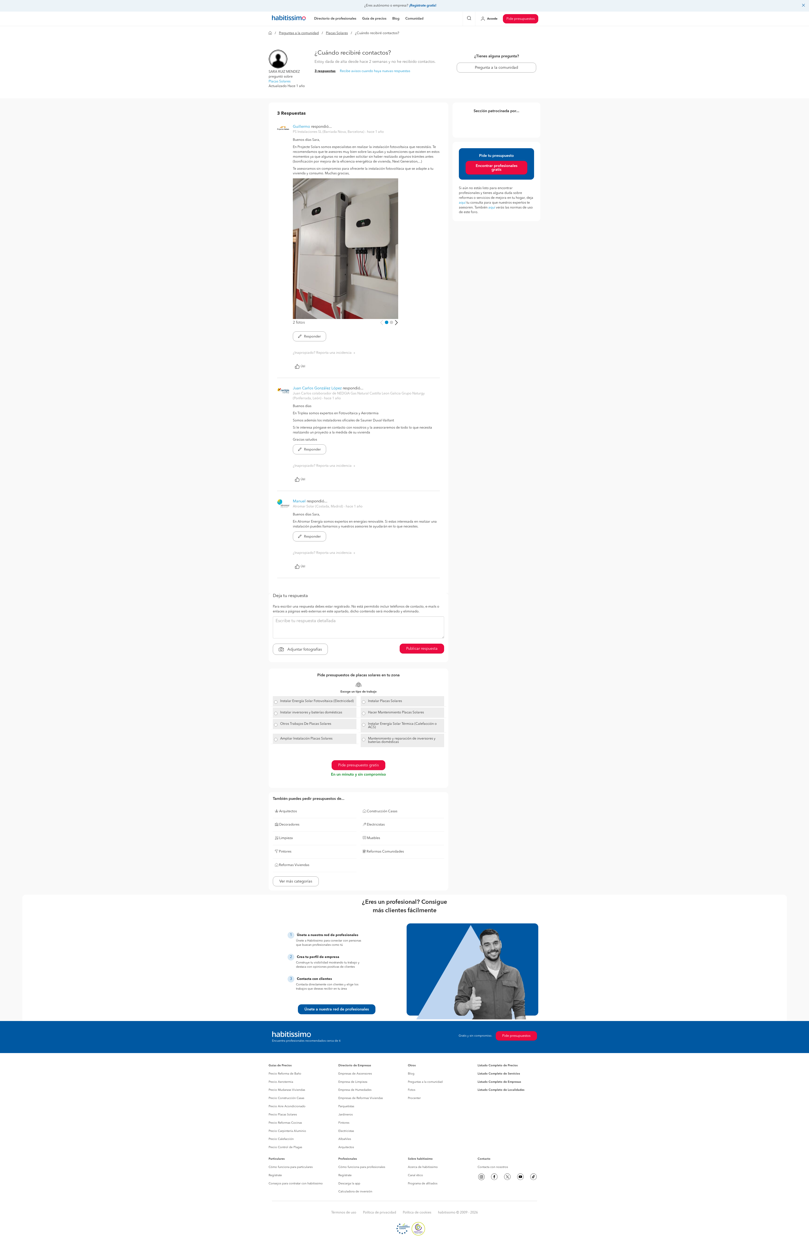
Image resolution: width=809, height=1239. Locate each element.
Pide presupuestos (520, 19)
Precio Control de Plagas (285, 1147)
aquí (462, 202)
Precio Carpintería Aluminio (287, 1131)
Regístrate (275, 1175)
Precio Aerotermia (281, 1081)
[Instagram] (481, 1177)
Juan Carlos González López (317, 388)
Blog (411, 1073)
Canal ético (415, 1175)
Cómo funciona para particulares (291, 1167)
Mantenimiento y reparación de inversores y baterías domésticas (401, 740)
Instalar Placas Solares (385, 701)
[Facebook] (494, 1177)
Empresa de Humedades (354, 1089)
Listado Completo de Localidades (501, 1089)
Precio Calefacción (281, 1139)
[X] (507, 1177)
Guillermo (301, 127)
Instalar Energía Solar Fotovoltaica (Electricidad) (317, 701)
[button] (278, 59)
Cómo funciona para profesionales (361, 1167)
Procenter (414, 1098)
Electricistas (346, 1131)
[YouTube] (520, 1177)
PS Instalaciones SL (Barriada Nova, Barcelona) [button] (329, 132)
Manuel (299, 501)
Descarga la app (349, 1183)
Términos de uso (343, 1212)
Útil (303, 366)
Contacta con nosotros (493, 1167)
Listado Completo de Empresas (499, 1081)
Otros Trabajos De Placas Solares (305, 724)
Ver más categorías (295, 881)
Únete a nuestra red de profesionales (336, 1009)
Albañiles (344, 1139)
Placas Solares (337, 33)
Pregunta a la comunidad (496, 68)
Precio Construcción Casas (286, 1098)
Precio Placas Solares (283, 1114)
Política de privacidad (379, 1212)
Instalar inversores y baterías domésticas (311, 712)
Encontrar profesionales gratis (496, 168)
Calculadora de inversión (355, 1191)
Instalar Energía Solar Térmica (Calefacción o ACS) (402, 725)
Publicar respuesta (422, 649)
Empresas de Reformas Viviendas (360, 1098)
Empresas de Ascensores (355, 1073)
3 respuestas (325, 71)
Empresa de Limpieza (352, 1081)
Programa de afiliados (422, 1183)
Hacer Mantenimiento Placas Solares (396, 712)
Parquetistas (346, 1106)
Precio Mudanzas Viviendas (287, 1089)
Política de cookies (417, 1212)
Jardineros (345, 1114)
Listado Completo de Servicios (499, 1073)
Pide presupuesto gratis (358, 765)
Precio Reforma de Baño (285, 1073)
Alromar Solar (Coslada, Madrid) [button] (318, 506)
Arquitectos (346, 1147)
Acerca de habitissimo (423, 1167)
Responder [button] (312, 336)
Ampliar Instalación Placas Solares (306, 738)
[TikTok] (533, 1177)
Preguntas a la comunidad (299, 33)
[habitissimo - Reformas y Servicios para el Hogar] (289, 19)
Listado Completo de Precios (498, 1065)
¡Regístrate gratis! (422, 5)
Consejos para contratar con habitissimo (296, 1183)
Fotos (411, 1089)
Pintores (343, 1122)
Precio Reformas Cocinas (285, 1122)
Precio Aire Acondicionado (287, 1106)
